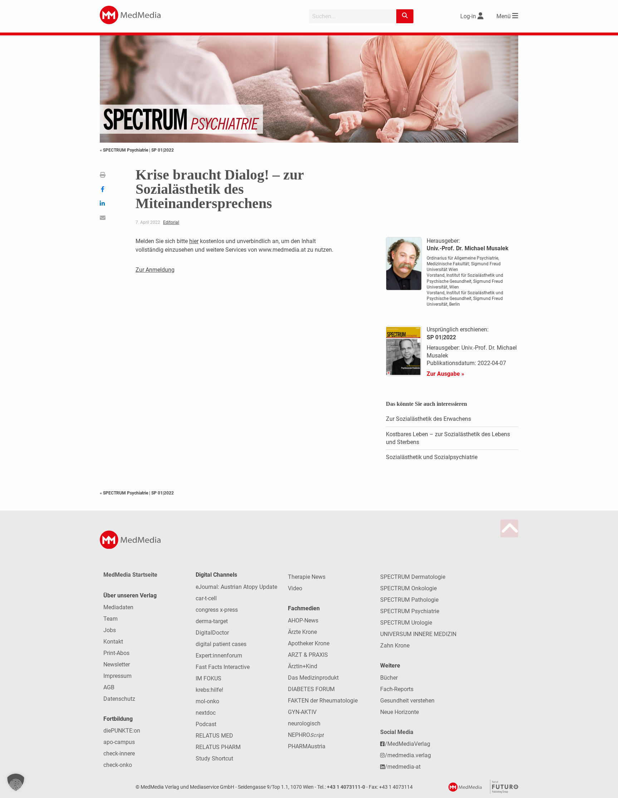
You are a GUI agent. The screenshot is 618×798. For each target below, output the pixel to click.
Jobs (109, 630)
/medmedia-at (403, 766)
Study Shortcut (214, 758)
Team (110, 618)
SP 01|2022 (162, 150)
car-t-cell (206, 598)
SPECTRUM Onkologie (408, 588)
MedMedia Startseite (130, 574)
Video (295, 588)
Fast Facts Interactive (223, 667)
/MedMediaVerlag (407, 743)
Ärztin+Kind (302, 666)
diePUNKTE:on (121, 730)
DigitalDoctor (212, 632)
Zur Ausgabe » (445, 373)
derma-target (212, 621)
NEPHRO (306, 735)
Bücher (389, 677)
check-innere (119, 753)
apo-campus (119, 742)
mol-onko (207, 701)
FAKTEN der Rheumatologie (323, 700)
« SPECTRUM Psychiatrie (124, 150)
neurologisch (304, 723)
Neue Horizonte (399, 712)
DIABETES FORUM (311, 689)
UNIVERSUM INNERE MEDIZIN (418, 634)
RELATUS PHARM (218, 747)
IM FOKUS (208, 678)
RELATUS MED (214, 735)
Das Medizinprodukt (313, 677)
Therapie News (306, 576)
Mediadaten (118, 607)
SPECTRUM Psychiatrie (409, 611)
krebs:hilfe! (209, 689)
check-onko (117, 765)
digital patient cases (221, 644)
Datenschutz (119, 698)
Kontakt (113, 641)
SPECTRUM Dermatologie (412, 576)
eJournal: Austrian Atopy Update (236, 586)
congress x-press (217, 609)
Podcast (206, 724)
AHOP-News (303, 620)
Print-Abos (116, 653)
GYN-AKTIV (302, 712)
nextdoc (206, 712)
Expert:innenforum (219, 655)
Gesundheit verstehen (407, 700)
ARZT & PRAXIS (308, 654)
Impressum (117, 676)
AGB (108, 687)
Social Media (396, 732)
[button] (15, 782)
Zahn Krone (394, 645)
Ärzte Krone (302, 632)
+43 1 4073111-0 (346, 787)
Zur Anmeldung (155, 269)
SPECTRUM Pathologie (409, 599)
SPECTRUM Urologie (406, 622)
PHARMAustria (306, 746)
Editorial (171, 222)
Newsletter (116, 664)
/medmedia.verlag (408, 755)
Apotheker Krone (308, 643)
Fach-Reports (396, 689)
